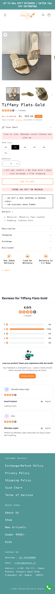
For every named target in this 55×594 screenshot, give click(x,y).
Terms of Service (19, 495)
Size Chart (14, 487)
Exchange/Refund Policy (24, 465)
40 (45, 148)
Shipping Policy (18, 480)
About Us (12, 512)
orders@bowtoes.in (25, 563)
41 (7, 153)
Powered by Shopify (35, 589)
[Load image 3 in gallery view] (42, 94)
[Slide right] (52, 94)
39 (35, 148)
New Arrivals (15, 527)
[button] (5, 15)
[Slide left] (3, 94)
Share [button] (7, 270)
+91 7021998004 (27, 557)
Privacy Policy (17, 473)
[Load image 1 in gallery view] (13, 94)
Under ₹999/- (15, 534)
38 (26, 148)
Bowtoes (22, 589)
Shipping (19, 120)
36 (7, 148)
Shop (8, 519)
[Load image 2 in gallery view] (27, 94)
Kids (8, 542)
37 (15, 147)
